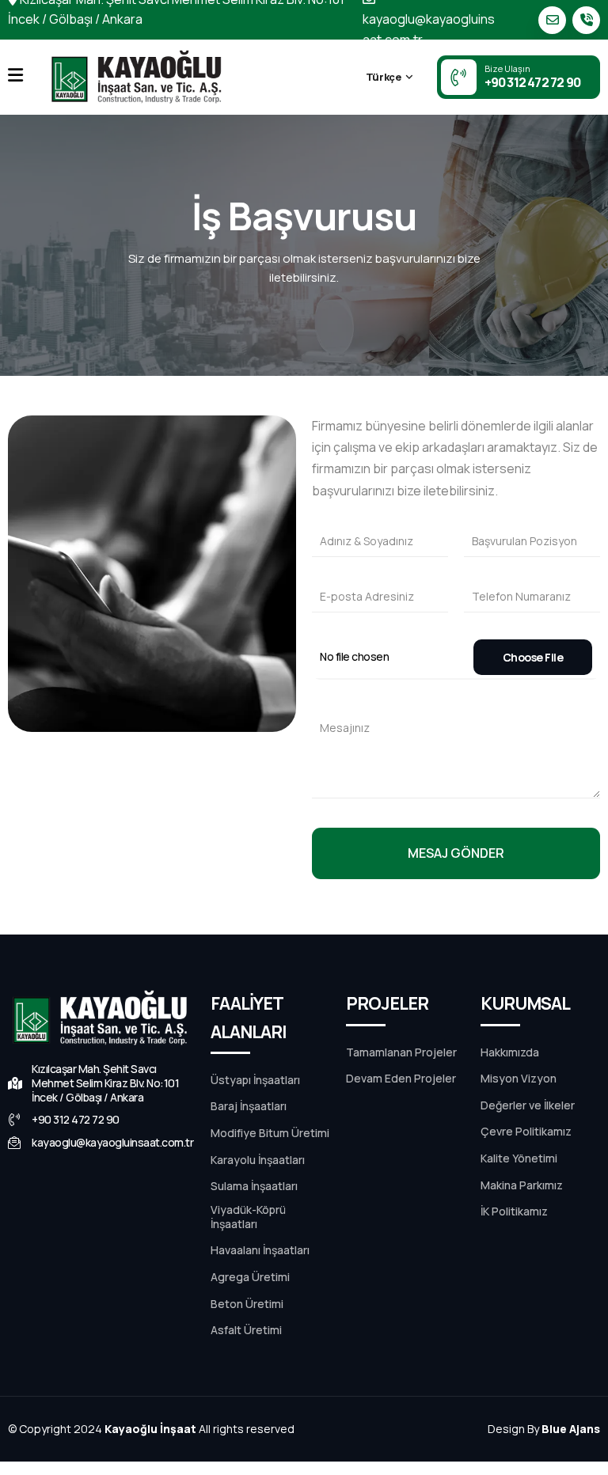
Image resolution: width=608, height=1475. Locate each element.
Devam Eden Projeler (401, 1078)
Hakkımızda (510, 1052)
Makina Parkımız (522, 1185)
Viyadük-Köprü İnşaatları (248, 1217)
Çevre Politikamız (526, 1131)
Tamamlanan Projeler (401, 1052)
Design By (544, 1428)
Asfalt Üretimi (246, 1330)
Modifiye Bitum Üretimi (270, 1133)
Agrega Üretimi (250, 1277)
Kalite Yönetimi (519, 1158)
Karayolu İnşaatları (258, 1160)
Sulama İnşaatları (254, 1186)
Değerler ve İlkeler (528, 1105)
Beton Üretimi (247, 1304)
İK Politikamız (514, 1211)
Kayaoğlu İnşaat (150, 1428)
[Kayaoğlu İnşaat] (138, 77)
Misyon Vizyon (519, 1078)
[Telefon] (586, 20)
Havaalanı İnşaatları (260, 1250)
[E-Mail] (552, 20)
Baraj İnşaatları (249, 1106)
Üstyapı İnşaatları (255, 1080)
